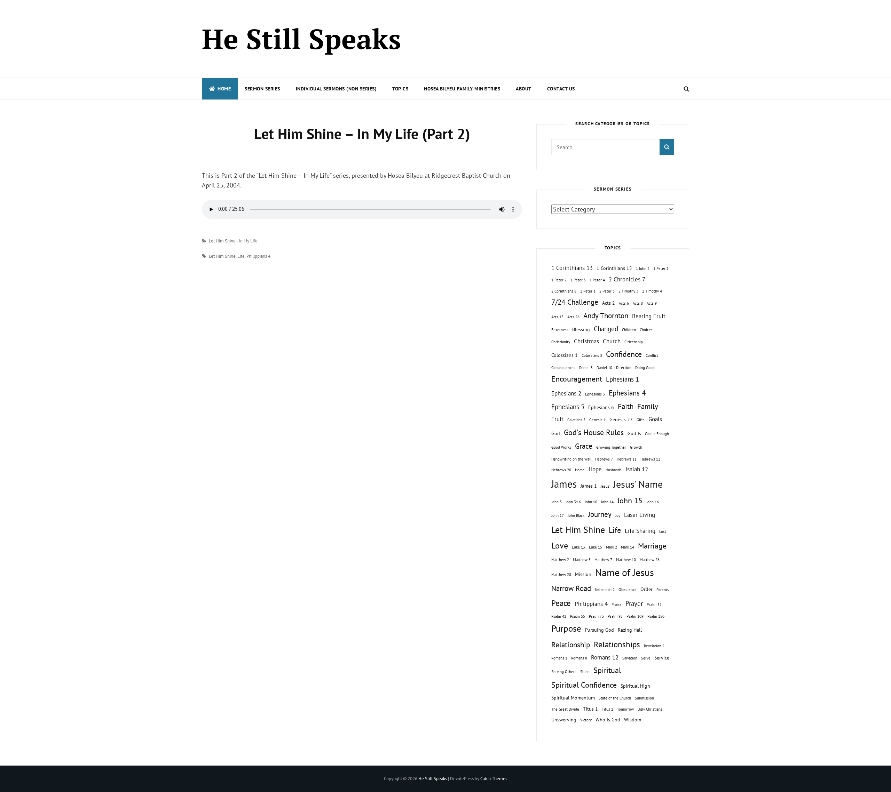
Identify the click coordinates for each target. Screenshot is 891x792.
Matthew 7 (603, 559)
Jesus (605, 486)
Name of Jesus (624, 572)
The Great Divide (565, 709)
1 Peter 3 (578, 280)
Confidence (624, 354)
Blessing (581, 329)
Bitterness (559, 329)
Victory (586, 720)
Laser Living (639, 515)
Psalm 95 (615, 616)
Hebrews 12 (650, 459)
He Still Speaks (301, 38)
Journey (600, 514)
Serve (645, 658)
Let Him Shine (222, 256)
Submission (644, 698)
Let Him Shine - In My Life (233, 241)
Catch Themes (493, 779)
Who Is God (608, 719)
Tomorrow (625, 709)
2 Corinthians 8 (563, 291)
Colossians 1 (564, 355)
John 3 (556, 501)
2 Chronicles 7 (627, 279)
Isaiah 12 (636, 469)
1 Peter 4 (597, 280)
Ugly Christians (650, 709)
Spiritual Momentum (573, 697)
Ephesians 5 (567, 406)
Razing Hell (630, 629)
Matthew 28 (561, 574)
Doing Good (645, 367)
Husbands (614, 469)
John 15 (629, 500)
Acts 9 (652, 303)
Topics (400, 89)
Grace (583, 446)
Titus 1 (590, 708)
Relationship (570, 644)
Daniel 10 (604, 367)
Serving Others (563, 671)
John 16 (652, 501)
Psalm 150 (655, 616)
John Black (576, 515)
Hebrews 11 (627, 459)
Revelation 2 (654, 645)
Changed (606, 329)
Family (647, 406)
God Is (634, 433)
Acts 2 (608, 302)
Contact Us (561, 89)
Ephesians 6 (601, 407)
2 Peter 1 (588, 291)
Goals (655, 419)
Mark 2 (611, 547)
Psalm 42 (558, 616)
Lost (662, 531)
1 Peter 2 (559, 280)
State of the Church (615, 698)
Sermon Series (262, 89)
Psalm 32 (654, 604)
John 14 (607, 501)
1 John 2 (642, 268)
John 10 (591, 501)
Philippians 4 (258, 256)
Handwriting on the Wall (571, 459)
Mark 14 (627, 547)
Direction (623, 367)
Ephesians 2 (566, 393)
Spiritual (607, 670)
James (564, 483)
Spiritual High (635, 685)
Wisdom (632, 719)
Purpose (566, 628)
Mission (583, 574)
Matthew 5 (582, 559)
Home (224, 89)
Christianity (560, 341)
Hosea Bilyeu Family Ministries (462, 89)
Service (661, 657)
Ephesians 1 (622, 379)
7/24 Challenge (574, 302)
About (523, 89)
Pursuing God (599, 629)
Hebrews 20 (561, 469)
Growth (636, 447)
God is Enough (657, 433)
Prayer (634, 603)
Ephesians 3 (595, 394)
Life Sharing (640, 531)
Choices (646, 329)
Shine (585, 671)
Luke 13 (578, 547)
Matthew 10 (626, 559)
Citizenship (633, 341)
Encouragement (576, 379)
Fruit (557, 419)
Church (612, 341)
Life (241, 256)
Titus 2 (607, 709)
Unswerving (563, 719)
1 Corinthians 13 (572, 268)
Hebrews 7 (604, 459)
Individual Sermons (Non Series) (336, 89)
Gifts (641, 419)
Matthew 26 (650, 559)
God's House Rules (594, 432)
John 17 (557, 515)
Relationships (617, 644)
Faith (625, 406)
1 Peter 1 (661, 268)
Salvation (629, 658)
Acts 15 (557, 316)
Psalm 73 (596, 616)
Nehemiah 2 (605, 589)
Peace (561, 603)
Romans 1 (559, 658)
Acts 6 (624, 303)
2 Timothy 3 (628, 291)
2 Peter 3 (607, 291)
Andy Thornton (605, 315)
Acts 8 (638, 303)
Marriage (652, 546)
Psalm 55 (577, 616)
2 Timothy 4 (652, 291)
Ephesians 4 (627, 393)
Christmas (586, 341)
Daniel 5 (586, 367)
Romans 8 (579, 658)
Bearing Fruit (648, 316)
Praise (617, 604)
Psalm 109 (635, 616)
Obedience (627, 589)
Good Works (561, 447)
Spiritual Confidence (584, 685)
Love (559, 545)
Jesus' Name (638, 484)
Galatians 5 (576, 419)
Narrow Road (571, 588)
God (555, 433)
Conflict (652, 355)
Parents (662, 589)
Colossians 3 (592, 355)
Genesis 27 (621, 419)
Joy (617, 515)
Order (646, 589)
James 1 (589, 485)
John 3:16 (573, 501)
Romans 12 (604, 657)
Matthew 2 (560, 559)
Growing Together (611, 447)
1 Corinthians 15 (614, 268)
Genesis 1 (597, 419)
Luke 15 (595, 547)
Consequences (563, 367)
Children (629, 329)
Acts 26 (573, 316)
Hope (595, 469)
